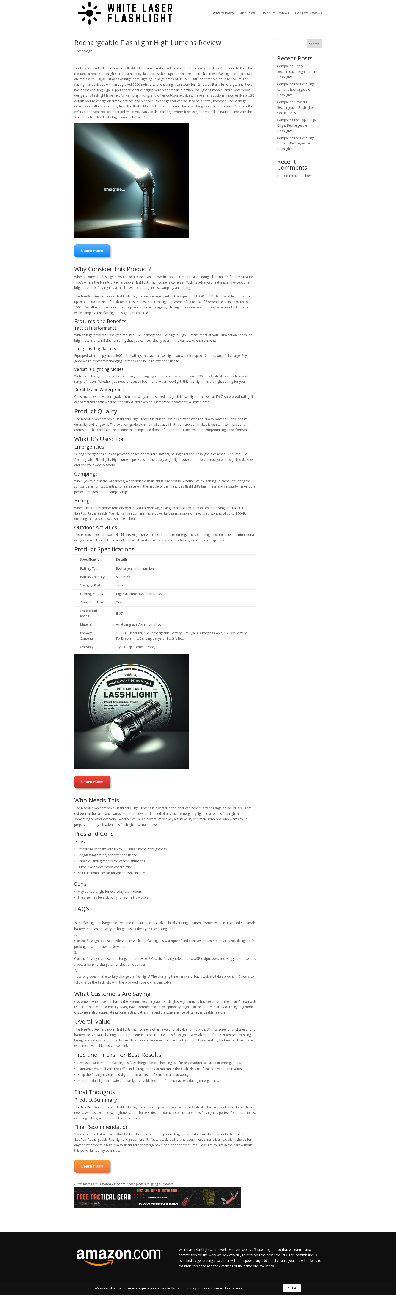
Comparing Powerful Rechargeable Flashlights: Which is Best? (295, 107)
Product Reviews (276, 13)
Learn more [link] (233, 1288)
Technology (83, 51)
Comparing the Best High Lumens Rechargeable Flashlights (295, 89)
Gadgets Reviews (308, 13)
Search (314, 44)
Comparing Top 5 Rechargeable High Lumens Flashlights (297, 71)
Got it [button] (292, 1288)
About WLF (248, 13)
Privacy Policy (223, 13)
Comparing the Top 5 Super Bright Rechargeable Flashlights (297, 125)
